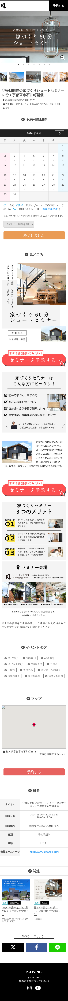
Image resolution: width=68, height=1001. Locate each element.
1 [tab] (18, 64)
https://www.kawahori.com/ (44, 851)
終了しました (34, 235)
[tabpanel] (34, 37)
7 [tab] (49, 64)
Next (64, 77)
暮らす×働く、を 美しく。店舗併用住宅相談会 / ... (47, 911)
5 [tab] (39, 64)
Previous (3, 77)
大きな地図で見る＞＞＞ (52, 754)
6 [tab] (44, 64)
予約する (58, 5)
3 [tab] (29, 64)
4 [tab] (34, 64)
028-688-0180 (50, 209)
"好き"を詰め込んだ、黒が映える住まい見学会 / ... (15, 911)
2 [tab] (23, 64)
